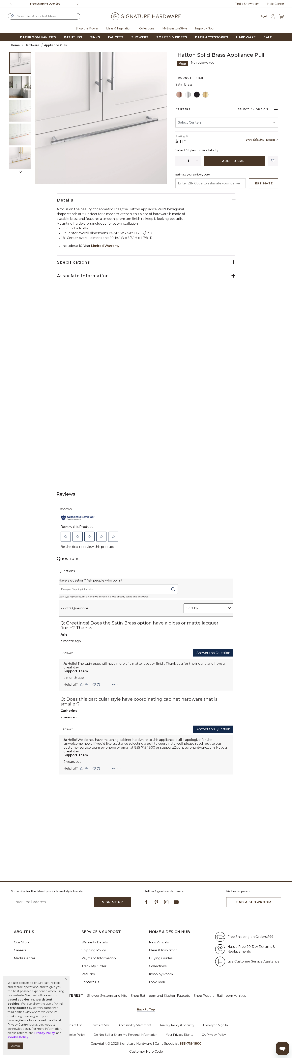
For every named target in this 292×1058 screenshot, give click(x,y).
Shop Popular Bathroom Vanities (220, 996)
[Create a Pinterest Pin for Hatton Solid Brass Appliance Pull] (182, 63)
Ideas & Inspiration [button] (118, 28)
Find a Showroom (247, 4)
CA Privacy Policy (214, 1035)
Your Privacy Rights (179, 1035)
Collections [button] (146, 28)
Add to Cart (235, 161)
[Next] (79, 4)
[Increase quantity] (197, 161)
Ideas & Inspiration (163, 950)
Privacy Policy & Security (177, 1025)
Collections (157, 966)
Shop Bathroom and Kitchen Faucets (160, 996)
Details (270, 139)
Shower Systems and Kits (107, 996)
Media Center (24, 958)
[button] (66, 979)
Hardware (32, 45)
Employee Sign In (215, 1025)
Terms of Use (73, 1025)
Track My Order (93, 966)
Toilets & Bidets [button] (171, 37)
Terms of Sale (100, 1025)
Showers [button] (139, 37)
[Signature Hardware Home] (146, 16)
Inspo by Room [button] (206, 28)
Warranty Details (94, 942)
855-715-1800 (190, 1043)
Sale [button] (268, 37)
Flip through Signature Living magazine (45, 3)
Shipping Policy (93, 950)
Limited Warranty (105, 246)
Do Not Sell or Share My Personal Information (125, 1035)
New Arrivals (159, 942)
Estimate (264, 183)
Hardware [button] (246, 37)
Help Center (275, 4)
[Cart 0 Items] (281, 16)
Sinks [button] (95, 37)
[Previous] (11, 4)
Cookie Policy (75, 1035)
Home (15, 45)
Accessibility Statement (135, 1025)
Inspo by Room (161, 974)
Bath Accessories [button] (211, 37)
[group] (45, 4)
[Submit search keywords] (12, 16)
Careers (20, 950)
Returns (88, 974)
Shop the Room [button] (87, 28)
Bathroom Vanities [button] (38, 37)
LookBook (157, 982)
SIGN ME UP (112, 902)
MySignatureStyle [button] (174, 28)
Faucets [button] (115, 37)
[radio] (179, 95)
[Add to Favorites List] (273, 161)
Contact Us (90, 982)
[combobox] (44, 16)
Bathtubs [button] (73, 37)
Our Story (22, 942)
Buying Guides (160, 958)
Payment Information (98, 958)
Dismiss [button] (15, 1045)
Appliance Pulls (55, 45)
